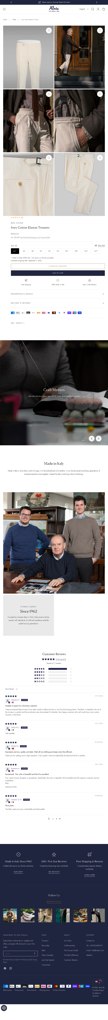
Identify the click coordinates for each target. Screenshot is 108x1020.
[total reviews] (58, 217)
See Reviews (54, 872)
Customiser (46, 965)
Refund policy (7, 990)
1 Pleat (14, 20)
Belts (43, 950)
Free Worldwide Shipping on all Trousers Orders (35, 237)
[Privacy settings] (4, 1008)
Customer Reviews (71, 960)
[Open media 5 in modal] (49, 158)
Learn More (89, 875)
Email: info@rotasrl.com (95, 950)
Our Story (67, 940)
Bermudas (45, 945)
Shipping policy (45, 990)
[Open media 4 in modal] (100, 94)
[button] (4, 9)
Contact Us (90, 940)
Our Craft (18, 872)
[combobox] (84, 9)
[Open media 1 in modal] (49, 30)
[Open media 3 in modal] (49, 94)
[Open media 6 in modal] (100, 158)
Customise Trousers (58, 266)
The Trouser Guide (71, 950)
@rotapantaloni (54, 902)
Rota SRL (102, 987)
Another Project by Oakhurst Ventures (98, 993)
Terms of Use (27, 960)
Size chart (101, 245)
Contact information (59, 990)
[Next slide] (99, 438)
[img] (11, 696)
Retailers (89, 955)
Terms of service (31, 990)
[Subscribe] (34, 953)
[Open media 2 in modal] (100, 30)
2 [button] (52, 819)
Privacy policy (19, 990)
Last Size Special (48, 960)
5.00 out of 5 (61, 659)
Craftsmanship (69, 945)
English (82, 9)
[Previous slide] (92, 438)
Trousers (45, 940)
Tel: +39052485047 (94, 945)
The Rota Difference (71, 955)
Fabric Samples (47, 955)
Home (5, 20)
